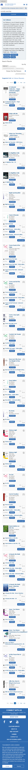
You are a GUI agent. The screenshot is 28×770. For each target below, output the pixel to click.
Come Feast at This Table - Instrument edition (14, 270)
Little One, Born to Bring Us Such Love (14, 691)
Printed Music (14, 54)
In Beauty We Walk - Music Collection (14, 593)
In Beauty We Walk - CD (11, 598)
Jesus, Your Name (14, 609)
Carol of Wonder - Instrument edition (13, 234)
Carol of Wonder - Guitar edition (12, 229)
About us (14, 729)
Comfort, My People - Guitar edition (13, 348)
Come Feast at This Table (11, 259)
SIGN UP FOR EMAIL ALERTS (14, 739)
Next (21, 82)
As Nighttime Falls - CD (10, 162)
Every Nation (13, 380)
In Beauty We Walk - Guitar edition (13, 568)
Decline (19, 766)
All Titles (13, 57)
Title (5, 66)
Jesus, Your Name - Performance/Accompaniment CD (18, 631)
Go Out (11, 474)
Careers (14, 734)
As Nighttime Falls (14, 153)
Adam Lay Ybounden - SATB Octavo (13, 142)
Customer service (14, 726)
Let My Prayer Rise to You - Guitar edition (15, 670)
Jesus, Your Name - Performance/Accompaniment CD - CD (14, 643)
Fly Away (11, 410)
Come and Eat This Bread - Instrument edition (14, 303)
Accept (7, 766)
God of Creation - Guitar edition (12, 510)
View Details (12, 99)
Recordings (6, 57)
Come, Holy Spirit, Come (11, 323)
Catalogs (3, 1)
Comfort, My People (15, 334)
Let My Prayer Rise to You (11, 665)
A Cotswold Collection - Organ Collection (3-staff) (12, 102)
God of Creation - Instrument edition (13, 515)
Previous (11, 82)
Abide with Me (13, 113)
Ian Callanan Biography (18, 78)
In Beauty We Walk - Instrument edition (14, 573)
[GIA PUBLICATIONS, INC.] (1, 4)
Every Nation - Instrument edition (13, 400)
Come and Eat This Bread (11, 292)
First (8, 82)
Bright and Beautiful (14, 192)
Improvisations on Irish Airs (11, 538)
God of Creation (14, 494)
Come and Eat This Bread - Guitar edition (14, 297)
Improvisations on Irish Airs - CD (12, 543)
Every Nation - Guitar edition (12, 394)
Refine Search (21, 73)
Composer (12, 66)
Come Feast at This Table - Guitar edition (14, 264)
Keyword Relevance (8, 68)
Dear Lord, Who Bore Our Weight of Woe (14, 369)
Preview (12, 105)
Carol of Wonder (14, 215)
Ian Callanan (7, 20)
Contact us (14, 737)
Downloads (6, 54)
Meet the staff (14, 731)
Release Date (19, 68)
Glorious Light (13, 430)
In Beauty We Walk (14, 554)
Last (24, 82)
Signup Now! (14, 717)
